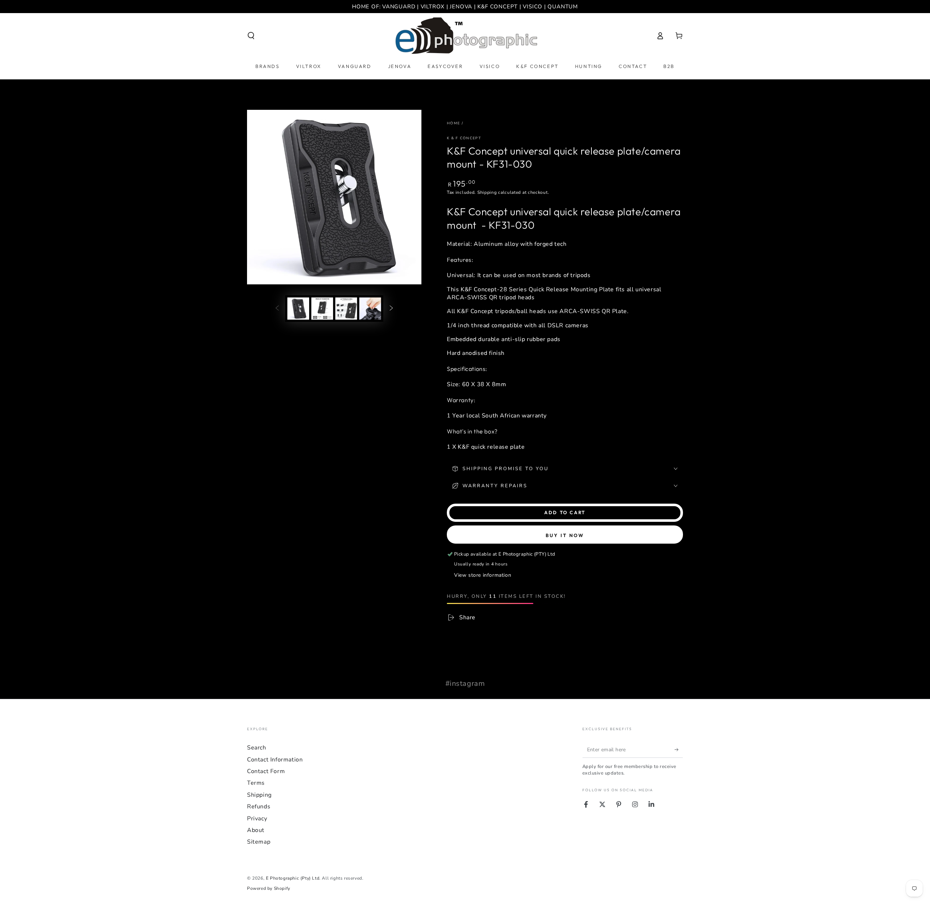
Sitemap (258, 842)
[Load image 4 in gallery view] (370, 308)
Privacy (257, 819)
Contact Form (266, 771)
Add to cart (565, 512)
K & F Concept (464, 138)
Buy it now (565, 535)
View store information (482, 575)
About (255, 830)
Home (453, 123)
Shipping (487, 192)
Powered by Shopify (268, 888)
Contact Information (275, 760)
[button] (251, 36)
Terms (256, 783)
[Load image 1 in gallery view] (298, 308)
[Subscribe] (679, 749)
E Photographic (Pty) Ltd (292, 878)
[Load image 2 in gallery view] (322, 308)
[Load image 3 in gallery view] (346, 308)
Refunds (258, 807)
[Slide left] (277, 308)
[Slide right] (391, 308)
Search (256, 748)
